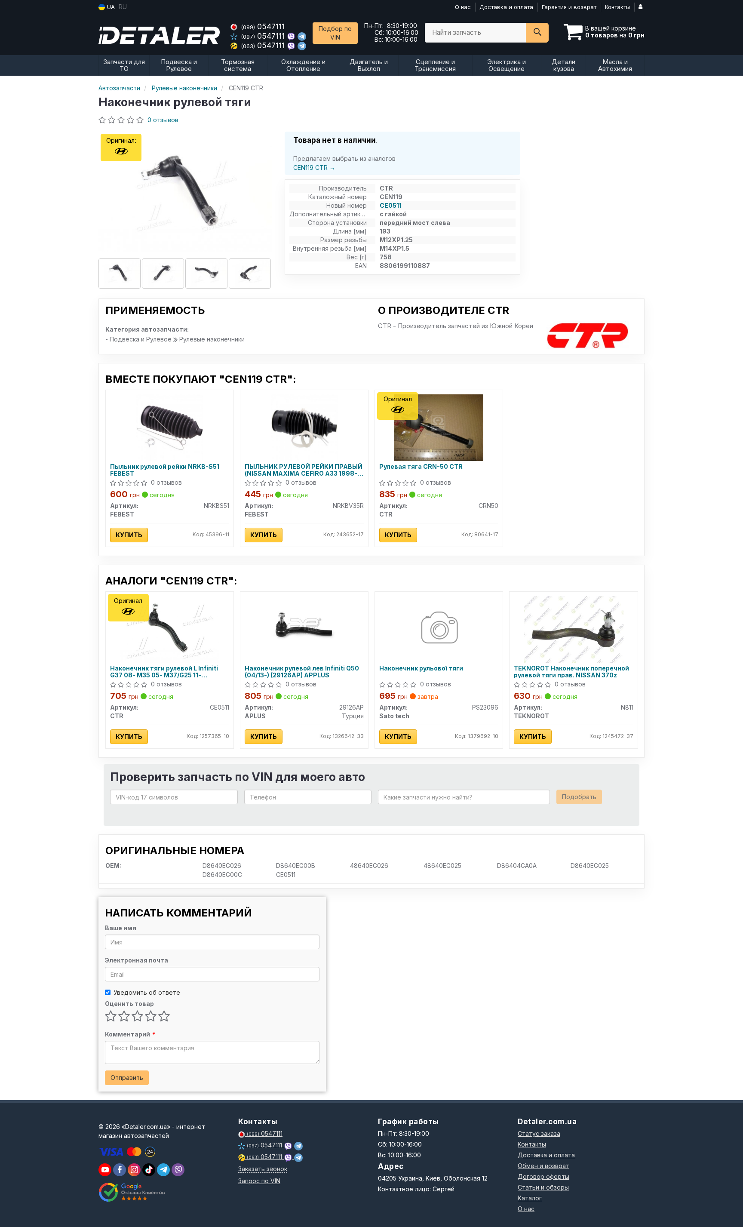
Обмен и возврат (543, 1165)
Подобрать (579, 796)
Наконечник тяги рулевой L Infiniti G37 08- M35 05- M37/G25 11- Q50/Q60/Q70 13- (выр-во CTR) (164, 671)
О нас (463, 6)
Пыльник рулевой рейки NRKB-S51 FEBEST (164, 470)
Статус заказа (539, 1133)
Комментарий (130, 1034)
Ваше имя (120, 928)
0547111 (263, 26)
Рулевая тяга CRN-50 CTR (421, 466)
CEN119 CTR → (314, 167)
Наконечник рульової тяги (421, 668)
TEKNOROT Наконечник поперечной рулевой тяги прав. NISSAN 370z (571, 671)
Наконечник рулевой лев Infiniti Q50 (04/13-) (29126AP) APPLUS (302, 671)
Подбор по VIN (335, 33)
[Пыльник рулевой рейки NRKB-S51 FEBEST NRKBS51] (169, 427)
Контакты (617, 6)
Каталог (530, 1198)
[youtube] (104, 1169)
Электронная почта (136, 960)
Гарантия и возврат (569, 6)
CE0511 (391, 205)
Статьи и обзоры (543, 1187)
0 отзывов (162, 119)
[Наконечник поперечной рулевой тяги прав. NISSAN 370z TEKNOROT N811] (573, 628)
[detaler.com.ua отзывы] (131, 1192)
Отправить (127, 1077)
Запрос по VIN (259, 1180)
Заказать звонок (262, 1168)
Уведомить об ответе (147, 992)
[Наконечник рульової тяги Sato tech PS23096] (439, 628)
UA (110, 6)
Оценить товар (129, 1003)
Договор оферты (543, 1176)
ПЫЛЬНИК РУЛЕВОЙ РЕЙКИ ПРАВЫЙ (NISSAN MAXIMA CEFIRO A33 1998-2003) (303, 470)
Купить (129, 534)
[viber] (119, 1169)
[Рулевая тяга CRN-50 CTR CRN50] (438, 427)
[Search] (537, 33)
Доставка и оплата (506, 6)
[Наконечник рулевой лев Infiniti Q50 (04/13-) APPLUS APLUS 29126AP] (304, 625)
